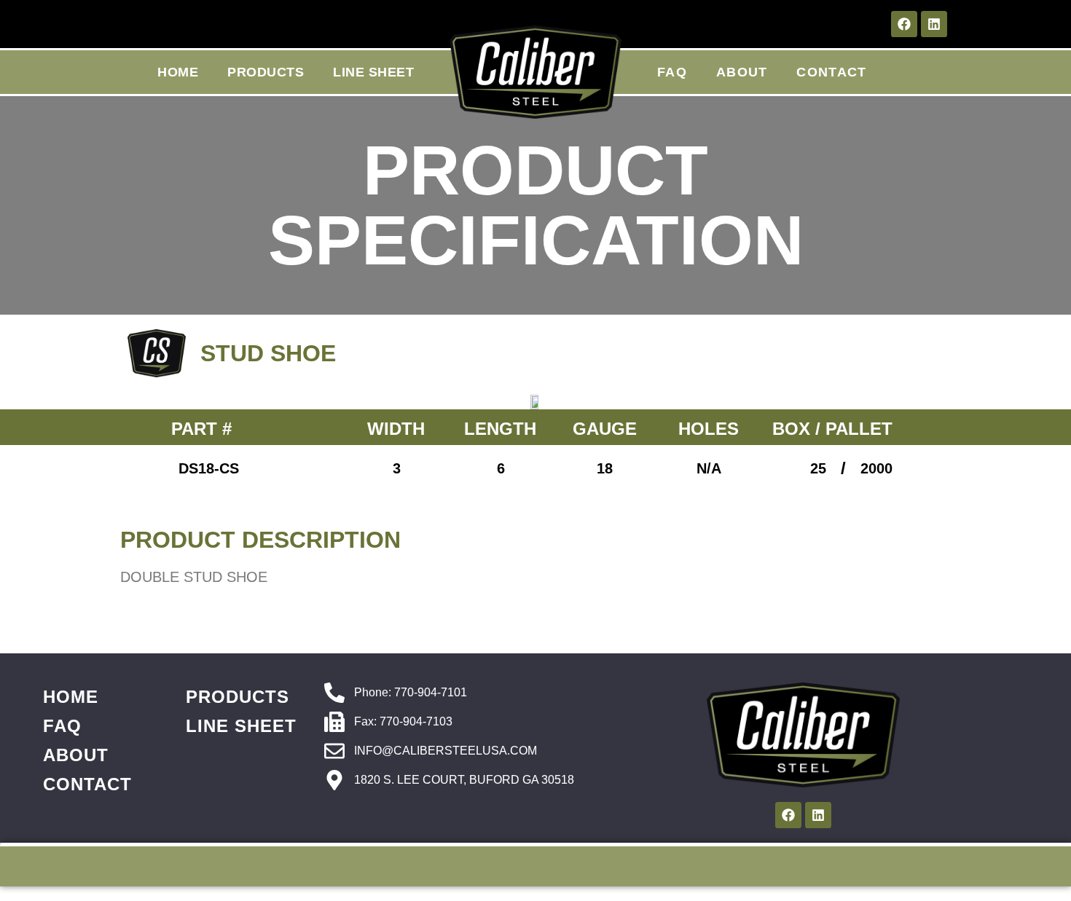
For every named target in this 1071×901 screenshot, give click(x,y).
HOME (177, 72)
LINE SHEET (373, 72)
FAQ (672, 72)
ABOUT (742, 72)
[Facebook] (904, 24)
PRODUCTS (265, 72)
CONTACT (831, 72)
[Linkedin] (934, 24)
